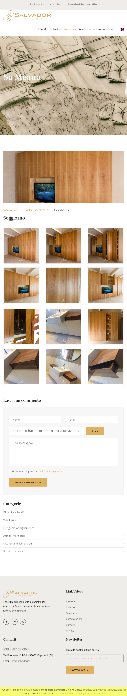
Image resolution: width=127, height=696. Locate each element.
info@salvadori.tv (21, 660)
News (81, 29)
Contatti (112, 29)
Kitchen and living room (18, 543)
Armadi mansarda (14, 536)
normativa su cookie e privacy (75, 693)
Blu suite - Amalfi (13, 512)
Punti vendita (37, 4)
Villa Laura (9, 520)
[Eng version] (122, 29)
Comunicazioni (96, 29)
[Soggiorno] (63, 177)
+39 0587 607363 (16, 649)
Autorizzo (99, 693)
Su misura (70, 29)
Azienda (42, 29)
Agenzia (70, 601)
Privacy (70, 630)
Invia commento (28, 482)
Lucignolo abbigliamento (18, 528)
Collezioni (56, 29)
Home (6, 85)
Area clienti (56, 4)
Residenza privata (39, 85)
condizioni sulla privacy (50, 471)
